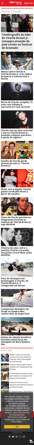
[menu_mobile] (2, 3)
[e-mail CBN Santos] (24, 437)
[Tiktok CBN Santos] (20, 437)
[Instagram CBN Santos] (17, 437)
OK (17, 427)
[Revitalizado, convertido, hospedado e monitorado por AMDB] (31, 441)
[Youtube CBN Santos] (13, 437)
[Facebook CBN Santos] (10, 437)
